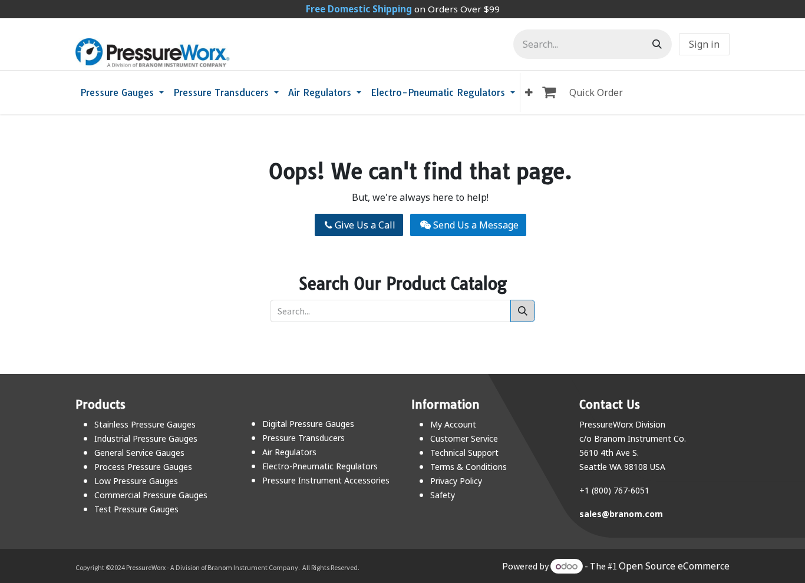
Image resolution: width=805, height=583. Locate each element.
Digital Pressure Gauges (308, 423)
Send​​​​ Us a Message (475, 224)
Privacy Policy (456, 480)
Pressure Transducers (303, 437)
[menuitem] (122, 92)
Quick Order (596, 92)
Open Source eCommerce (674, 565)
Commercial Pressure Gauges (150, 495)
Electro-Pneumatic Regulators (320, 466)
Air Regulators (289, 452)
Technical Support (464, 452)
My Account (453, 424)
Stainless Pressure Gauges (145, 424)
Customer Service (464, 438)
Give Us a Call (363, 224)
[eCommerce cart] (551, 92)
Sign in (704, 44)
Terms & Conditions (468, 466)
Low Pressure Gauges (136, 480)
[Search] (657, 44)
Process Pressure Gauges (143, 466)
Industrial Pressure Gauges (145, 438)
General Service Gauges (139, 452)
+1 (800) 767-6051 (614, 490)
